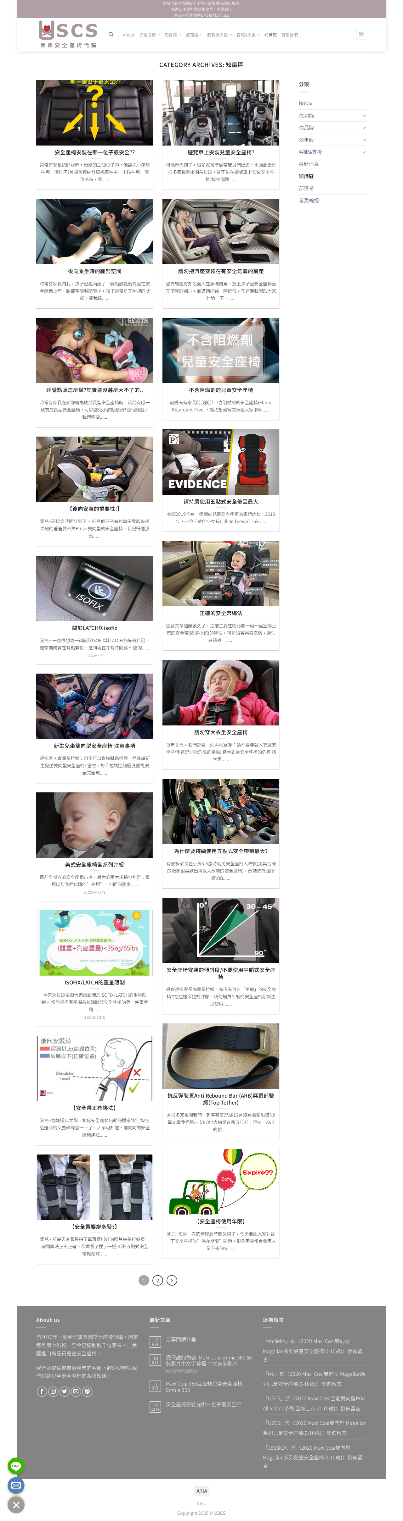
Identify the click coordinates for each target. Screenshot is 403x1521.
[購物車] (361, 35)
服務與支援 (217, 35)
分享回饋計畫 (181, 1339)
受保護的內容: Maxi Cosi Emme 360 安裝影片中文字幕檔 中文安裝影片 (209, 1360)
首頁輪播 (309, 200)
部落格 (192, 35)
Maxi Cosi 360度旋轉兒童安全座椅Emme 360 (204, 1386)
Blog (201, 1504)
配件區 (171, 35)
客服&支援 (246, 35)
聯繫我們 (289, 35)
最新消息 (309, 164)
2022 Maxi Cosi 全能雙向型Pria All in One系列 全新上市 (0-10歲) (314, 1403)
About (129, 35)
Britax (305, 103)
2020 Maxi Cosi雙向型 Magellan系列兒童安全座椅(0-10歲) (306, 1346)
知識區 (270, 35)
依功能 (306, 115)
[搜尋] (111, 35)
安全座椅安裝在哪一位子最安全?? (203, 1404)
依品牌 (306, 127)
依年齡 (306, 139)
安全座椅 (147, 35)
